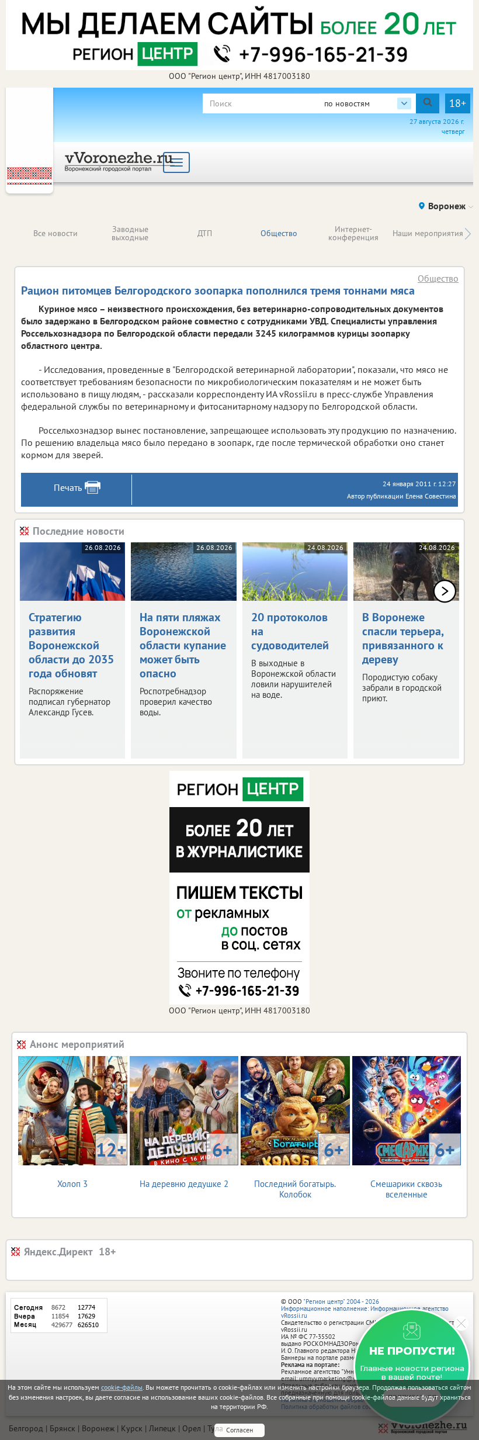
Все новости (55, 233)
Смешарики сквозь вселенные (412, 1168)
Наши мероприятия (428, 233)
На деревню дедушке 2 (186, 1163)
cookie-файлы (122, 1387)
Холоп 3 (91, 1163)
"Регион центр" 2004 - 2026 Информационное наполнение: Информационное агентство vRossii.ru (365, 1308)
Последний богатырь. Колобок (298, 1168)
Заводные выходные (130, 233)
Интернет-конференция (353, 233)
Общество (279, 233)
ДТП (204, 233)
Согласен (239, 1429)
